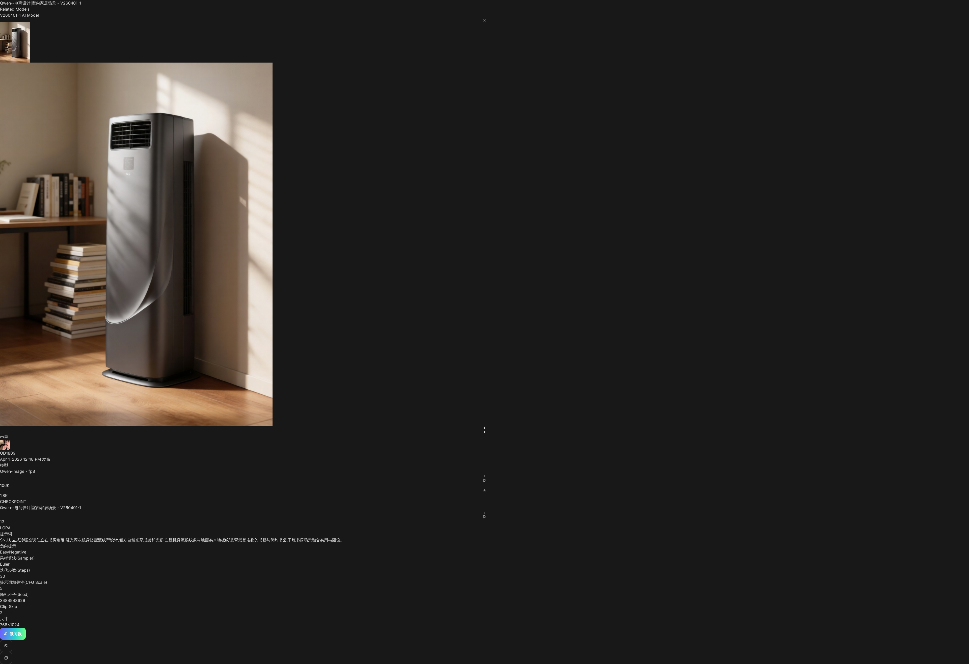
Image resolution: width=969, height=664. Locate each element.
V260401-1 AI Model (19, 15)
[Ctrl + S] (2, 436)
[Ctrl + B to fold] (6, 436)
